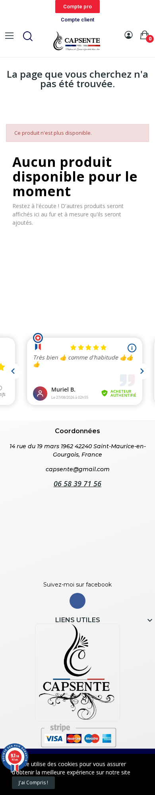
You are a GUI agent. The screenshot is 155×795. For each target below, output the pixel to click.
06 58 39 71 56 (77, 483)
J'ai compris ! (33, 782)
